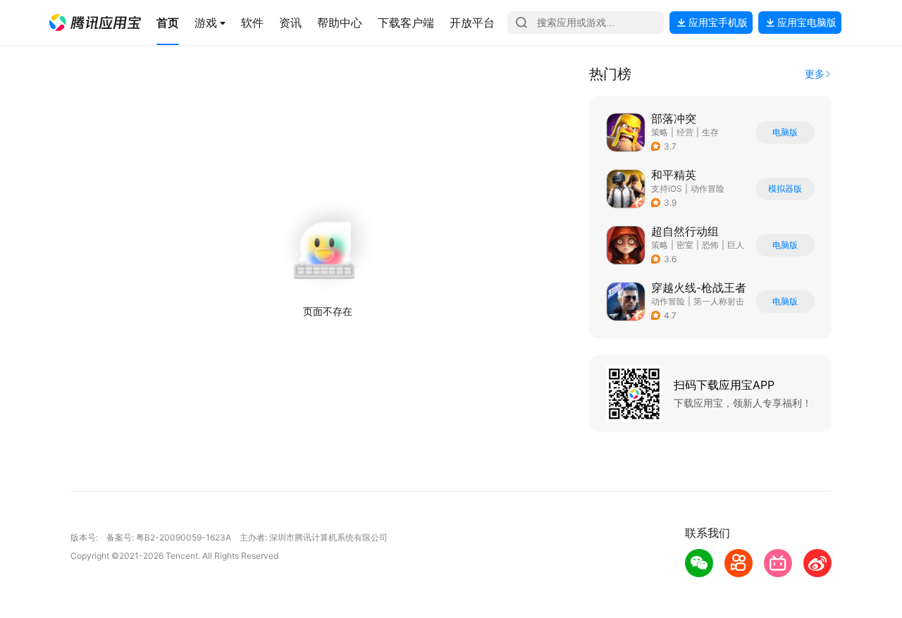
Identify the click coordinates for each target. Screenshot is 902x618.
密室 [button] (684, 245)
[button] (95, 22)
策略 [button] (659, 132)
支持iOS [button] (666, 188)
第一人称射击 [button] (718, 301)
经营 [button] (684, 132)
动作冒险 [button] (707, 188)
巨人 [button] (735, 245)
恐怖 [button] (710, 245)
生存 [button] (710, 132)
